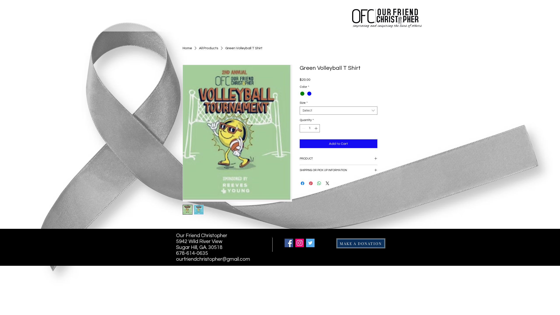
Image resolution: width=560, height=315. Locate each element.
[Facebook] (289, 243)
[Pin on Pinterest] (310, 183)
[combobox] (338, 111)
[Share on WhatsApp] (319, 183)
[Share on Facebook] (302, 183)
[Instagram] (299, 243)
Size (304, 102)
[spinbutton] (310, 128)
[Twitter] (310, 243)
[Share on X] (327, 183)
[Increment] (316, 128)
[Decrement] (303, 128)
